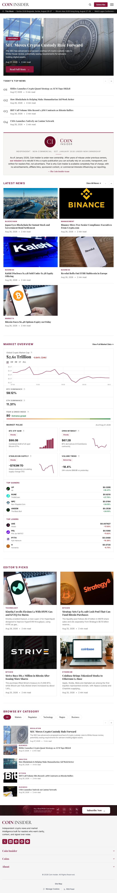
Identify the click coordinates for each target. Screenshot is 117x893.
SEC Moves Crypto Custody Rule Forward (44, 45)
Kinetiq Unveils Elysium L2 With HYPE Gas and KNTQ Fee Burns (29, 613)
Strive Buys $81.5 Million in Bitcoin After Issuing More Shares (28, 677)
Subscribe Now (96, 810)
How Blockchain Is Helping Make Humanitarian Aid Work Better (42, 99)
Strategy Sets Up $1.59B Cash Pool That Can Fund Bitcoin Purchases (86, 613)
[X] (4, 841)
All (7, 717)
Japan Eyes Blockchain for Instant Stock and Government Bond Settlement (27, 226)
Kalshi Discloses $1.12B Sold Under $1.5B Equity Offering (29, 275)
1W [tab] (11, 362)
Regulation (32, 717)
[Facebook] (16, 841)
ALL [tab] (24, 362)
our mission (16, 160)
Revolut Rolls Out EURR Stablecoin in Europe (84, 273)
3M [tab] (16, 362)
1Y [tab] (20, 362)
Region (62, 717)
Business (75, 717)
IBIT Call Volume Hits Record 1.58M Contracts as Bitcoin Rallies (41, 110)
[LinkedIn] (10, 841)
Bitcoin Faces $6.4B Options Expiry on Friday (28, 321)
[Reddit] (21, 841)
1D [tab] (7, 362)
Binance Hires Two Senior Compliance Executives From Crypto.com (86, 226)
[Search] (90, 4)
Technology (48, 717)
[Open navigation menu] (112, 4)
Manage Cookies (52, 889)
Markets (18, 717)
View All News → (93, 183)
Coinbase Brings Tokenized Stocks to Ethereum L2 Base (82, 677)
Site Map (58, 884)
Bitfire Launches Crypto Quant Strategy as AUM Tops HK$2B (40, 88)
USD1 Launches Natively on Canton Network (32, 121)
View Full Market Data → (103, 344)
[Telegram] (27, 841)
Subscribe (100, 4)
